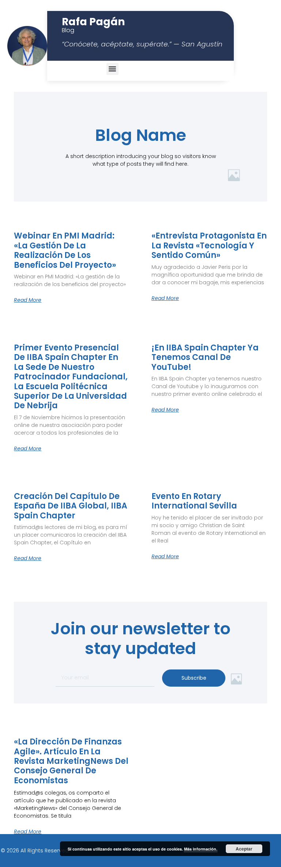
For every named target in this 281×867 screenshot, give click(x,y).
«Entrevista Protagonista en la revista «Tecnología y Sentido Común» (209, 245)
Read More (27, 300)
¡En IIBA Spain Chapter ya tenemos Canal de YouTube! (205, 357)
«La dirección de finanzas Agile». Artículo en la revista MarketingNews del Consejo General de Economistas (71, 761)
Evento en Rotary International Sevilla (194, 501)
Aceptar (244, 848)
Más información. (200, 849)
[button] (112, 69)
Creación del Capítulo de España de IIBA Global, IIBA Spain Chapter (70, 506)
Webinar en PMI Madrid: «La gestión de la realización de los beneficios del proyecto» (65, 250)
